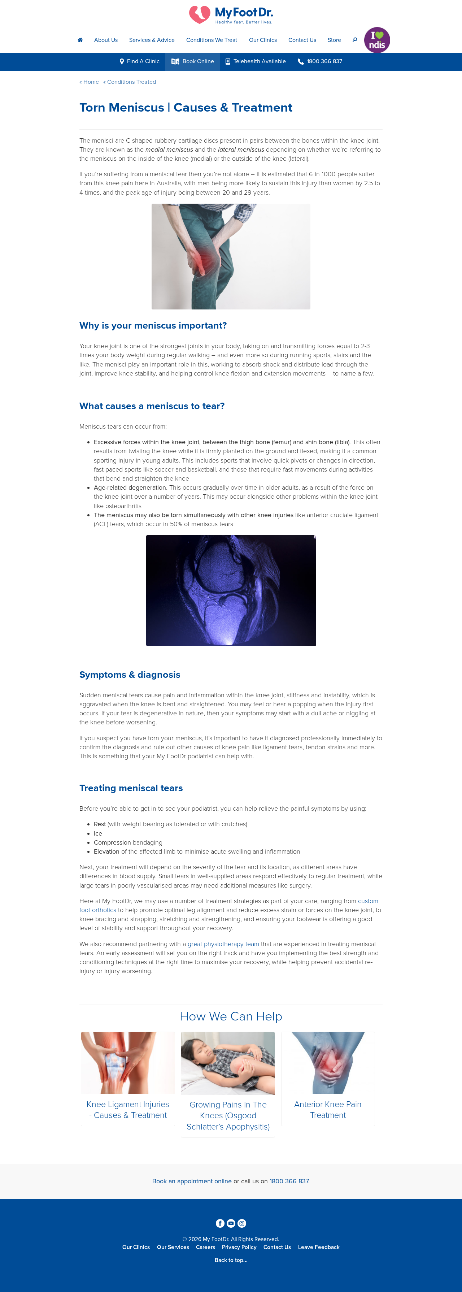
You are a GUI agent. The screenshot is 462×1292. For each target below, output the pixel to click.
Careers (205, 1247)
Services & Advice (152, 40)
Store (334, 40)
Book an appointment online (192, 1181)
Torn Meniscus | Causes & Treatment (185, 107)
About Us (106, 40)
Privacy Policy (239, 1247)
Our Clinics (263, 40)
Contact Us (302, 40)
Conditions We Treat (211, 40)
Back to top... (231, 1260)
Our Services (173, 1247)
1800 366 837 (289, 1181)
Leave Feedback (319, 1247)
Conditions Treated (131, 82)
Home (91, 82)
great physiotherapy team (223, 944)
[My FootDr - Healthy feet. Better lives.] (231, 15)
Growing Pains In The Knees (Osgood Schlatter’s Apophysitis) (228, 1116)
